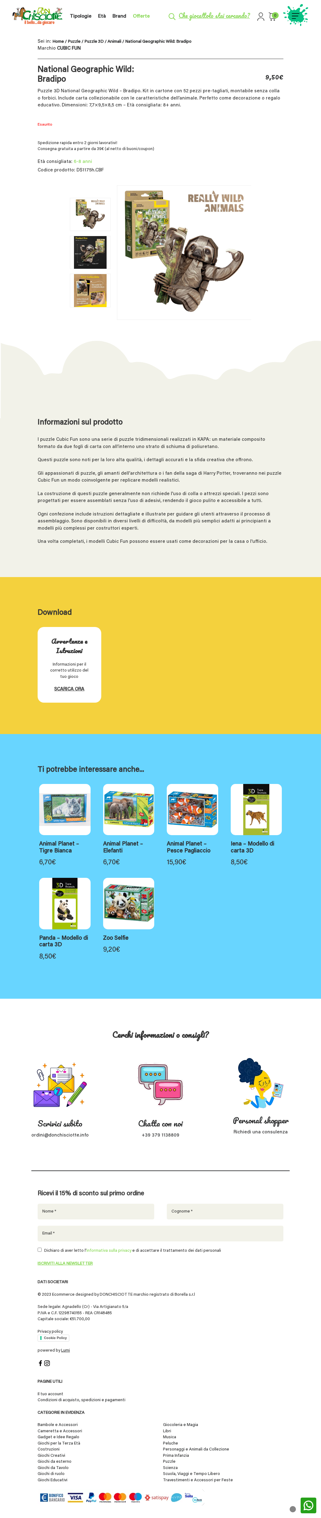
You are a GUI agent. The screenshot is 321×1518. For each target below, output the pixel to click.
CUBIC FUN (69, 48)
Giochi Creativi (51, 1456)
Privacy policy (50, 1332)
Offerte (141, 16)
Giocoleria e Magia (180, 1425)
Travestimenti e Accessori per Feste (198, 1480)
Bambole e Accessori (58, 1425)
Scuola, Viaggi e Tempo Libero (191, 1474)
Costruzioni (49, 1449)
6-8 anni (83, 161)
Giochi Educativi (52, 1480)
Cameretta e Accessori (60, 1431)
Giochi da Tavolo (53, 1468)
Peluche (170, 1443)
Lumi (65, 1350)
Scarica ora (69, 689)
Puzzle (74, 42)
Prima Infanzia (176, 1456)
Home (58, 42)
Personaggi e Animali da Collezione (196, 1449)
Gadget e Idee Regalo (58, 1437)
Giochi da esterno (54, 1462)
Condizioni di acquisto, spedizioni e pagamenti (81, 1400)
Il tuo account (50, 1394)
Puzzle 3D (94, 42)
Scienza (170, 1468)
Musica (169, 1437)
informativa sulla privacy (109, 1251)
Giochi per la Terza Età (59, 1443)
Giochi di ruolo (51, 1474)
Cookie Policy (55, 1338)
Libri (167, 1431)
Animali (114, 42)
